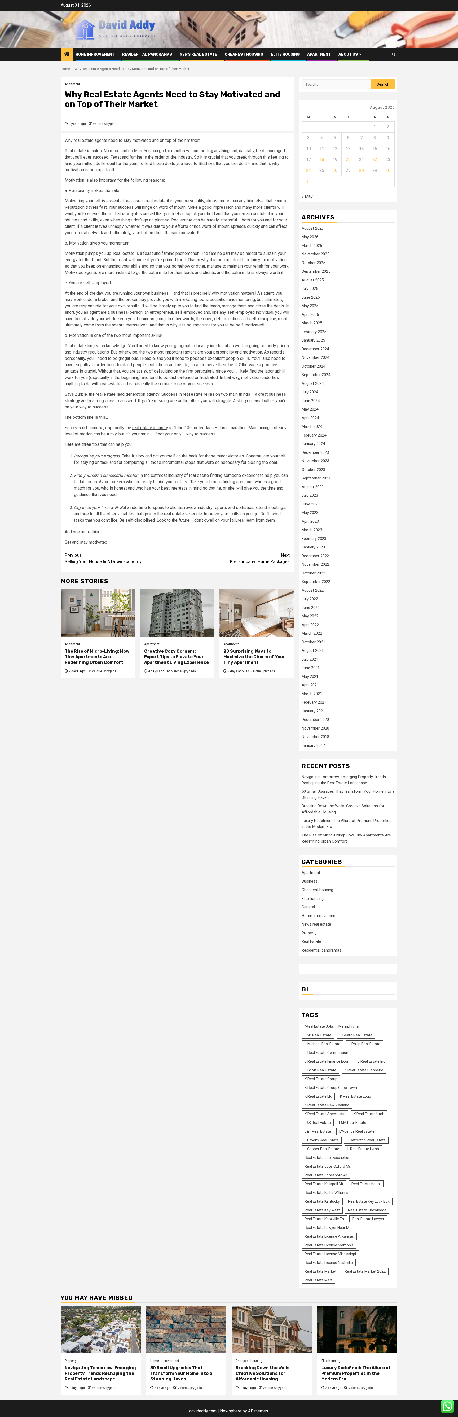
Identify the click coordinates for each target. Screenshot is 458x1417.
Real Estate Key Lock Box (369, 1201)
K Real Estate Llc (318, 1096)
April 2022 (310, 624)
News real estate (198, 54)
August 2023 (313, 487)
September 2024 (316, 374)
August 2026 (313, 228)
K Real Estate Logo (355, 1096)
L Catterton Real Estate (366, 1140)
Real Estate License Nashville (329, 1263)
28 (361, 170)
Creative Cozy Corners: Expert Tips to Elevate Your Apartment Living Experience (176, 657)
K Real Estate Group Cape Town (331, 1087)
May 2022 (310, 616)
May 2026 (310, 236)
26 (335, 170)
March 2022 (312, 633)
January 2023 (313, 547)
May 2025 (310, 305)
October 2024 (313, 366)
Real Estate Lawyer (368, 1219)
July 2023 (310, 495)
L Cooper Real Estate (322, 1149)
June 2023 (311, 504)
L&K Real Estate (318, 1122)
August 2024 (313, 383)
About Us (348, 54)
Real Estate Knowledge (367, 1210)
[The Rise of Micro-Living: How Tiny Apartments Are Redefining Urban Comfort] (98, 613)
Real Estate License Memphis (329, 1245)
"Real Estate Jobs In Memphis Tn (332, 1026)
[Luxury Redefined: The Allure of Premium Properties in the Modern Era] (357, 1329)
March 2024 (312, 426)
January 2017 (313, 745)
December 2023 (315, 452)
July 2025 (310, 288)
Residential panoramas (147, 54)
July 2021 (310, 659)
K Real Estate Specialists (325, 1114)
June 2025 (311, 297)
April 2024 (310, 418)
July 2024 (310, 392)
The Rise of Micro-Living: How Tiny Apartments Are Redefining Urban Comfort (97, 657)
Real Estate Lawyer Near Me (328, 1228)
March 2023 (312, 529)
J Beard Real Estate (356, 1035)
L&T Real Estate (318, 1131)
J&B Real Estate (318, 1035)
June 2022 (311, 607)
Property (309, 933)
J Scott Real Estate (320, 1070)
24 (308, 170)
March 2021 (312, 693)
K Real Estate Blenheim (364, 1070)
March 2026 (312, 245)
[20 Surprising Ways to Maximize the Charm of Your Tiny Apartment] (256, 613)
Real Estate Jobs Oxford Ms (328, 1166)
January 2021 (313, 711)
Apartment (319, 54)
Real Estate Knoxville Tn (324, 1219)
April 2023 (310, 521)
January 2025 (313, 340)
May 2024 (310, 409)
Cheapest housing (244, 54)
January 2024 (313, 443)
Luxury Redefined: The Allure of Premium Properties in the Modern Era (356, 1373)
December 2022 (315, 555)
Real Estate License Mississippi (330, 1254)
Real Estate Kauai (366, 1184)
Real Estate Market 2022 (365, 1271)
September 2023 (316, 478)
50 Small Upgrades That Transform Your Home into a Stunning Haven (181, 1373)
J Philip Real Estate (364, 1044)
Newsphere (230, 1411)
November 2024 (315, 357)
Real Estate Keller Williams (326, 1193)
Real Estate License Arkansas (329, 1236)
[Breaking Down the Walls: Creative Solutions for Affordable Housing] (272, 1329)
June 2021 (311, 667)
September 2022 (316, 581)
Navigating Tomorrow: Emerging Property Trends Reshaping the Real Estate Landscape (100, 1373)
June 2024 (311, 400)
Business (310, 881)
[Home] (67, 54)
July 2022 (310, 598)
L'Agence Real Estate (357, 1131)
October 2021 (313, 642)
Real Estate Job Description (327, 1158)
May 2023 (310, 512)
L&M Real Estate (352, 1122)
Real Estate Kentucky (322, 1201)
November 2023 (315, 461)
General (308, 907)
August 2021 (313, 650)
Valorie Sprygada (105, 124)
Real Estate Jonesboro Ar (326, 1175)
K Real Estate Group (321, 1079)
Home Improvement (95, 54)
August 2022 (313, 590)
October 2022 (313, 573)
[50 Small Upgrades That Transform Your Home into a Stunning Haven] (186, 1329)
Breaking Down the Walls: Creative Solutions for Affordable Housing (263, 1373)
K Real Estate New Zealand (327, 1105)
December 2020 (315, 719)
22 (374, 159)
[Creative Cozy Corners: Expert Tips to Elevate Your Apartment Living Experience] (177, 613)
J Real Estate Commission (326, 1052)
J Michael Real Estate (322, 1044)
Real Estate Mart (318, 1280)
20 (348, 159)
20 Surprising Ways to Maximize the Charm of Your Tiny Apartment (254, 657)
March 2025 (312, 323)
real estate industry (150, 427)
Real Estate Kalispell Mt (324, 1184)
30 (388, 170)
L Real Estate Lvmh (363, 1149)
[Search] (393, 54)
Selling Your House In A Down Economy (103, 558)
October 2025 (313, 262)
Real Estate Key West (322, 1210)
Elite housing (285, 54)
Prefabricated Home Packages (260, 558)
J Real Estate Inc (371, 1061)
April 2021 (310, 685)
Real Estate (311, 941)
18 (321, 159)
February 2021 (314, 702)
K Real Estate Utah (369, 1114)
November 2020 (315, 728)
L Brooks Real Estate (322, 1140)
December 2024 (315, 349)
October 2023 (313, 469)
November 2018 (315, 736)
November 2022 (315, 564)
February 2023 (314, 538)
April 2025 (310, 314)
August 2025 (313, 280)
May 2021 (310, 676)
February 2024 (314, 435)
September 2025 (316, 271)
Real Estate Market (320, 1271)
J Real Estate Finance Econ (327, 1061)
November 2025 (315, 254)
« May (307, 196)
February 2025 (314, 331)
